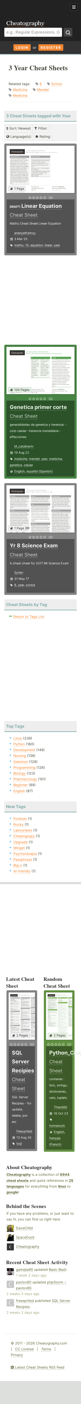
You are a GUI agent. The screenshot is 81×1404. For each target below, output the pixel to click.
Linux (17, 738)
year (57, 245)
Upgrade (20, 842)
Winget (19, 848)
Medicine (20, 89)
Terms (46, 1349)
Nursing (19, 755)
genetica (16, 465)
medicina (55, 459)
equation (36, 245)
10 (27, 245)
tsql (19, 1143)
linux (62, 1186)
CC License (24, 1349)
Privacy (17, 1355)
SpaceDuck (25, 1237)
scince (30, 585)
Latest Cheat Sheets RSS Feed (39, 1367)
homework (57, 1125)
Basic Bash (57, 1269)
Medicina (20, 95)
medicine (20, 459)
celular (28, 465)
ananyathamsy (25, 233)
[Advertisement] (34, 7)
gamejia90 (24, 1269)
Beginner (20, 785)
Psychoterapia (25, 853)
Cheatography (18, 1174)
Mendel (43, 89)
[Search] (68, 32)
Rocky (18, 824)
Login (22, 47)
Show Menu (74, 7)
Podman (20, 818)
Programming (24, 767)
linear (48, 245)
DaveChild (24, 1228)
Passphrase (22, 859)
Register (51, 47)
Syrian (18, 572)
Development (24, 750)
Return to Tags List (28, 616)
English (19, 471)
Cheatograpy (24, 836)
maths (19, 245)
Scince (56, 84)
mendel (34, 459)
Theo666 (60, 1107)
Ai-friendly (21, 871)
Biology (19, 773)
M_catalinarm (23, 446)
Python (19, 744)
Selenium (20, 761)
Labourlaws (22, 830)
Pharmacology (25, 779)
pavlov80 (23, 1282)
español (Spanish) (40, 471)
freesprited (24, 1131)
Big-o (17, 865)
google (12, 1192)
